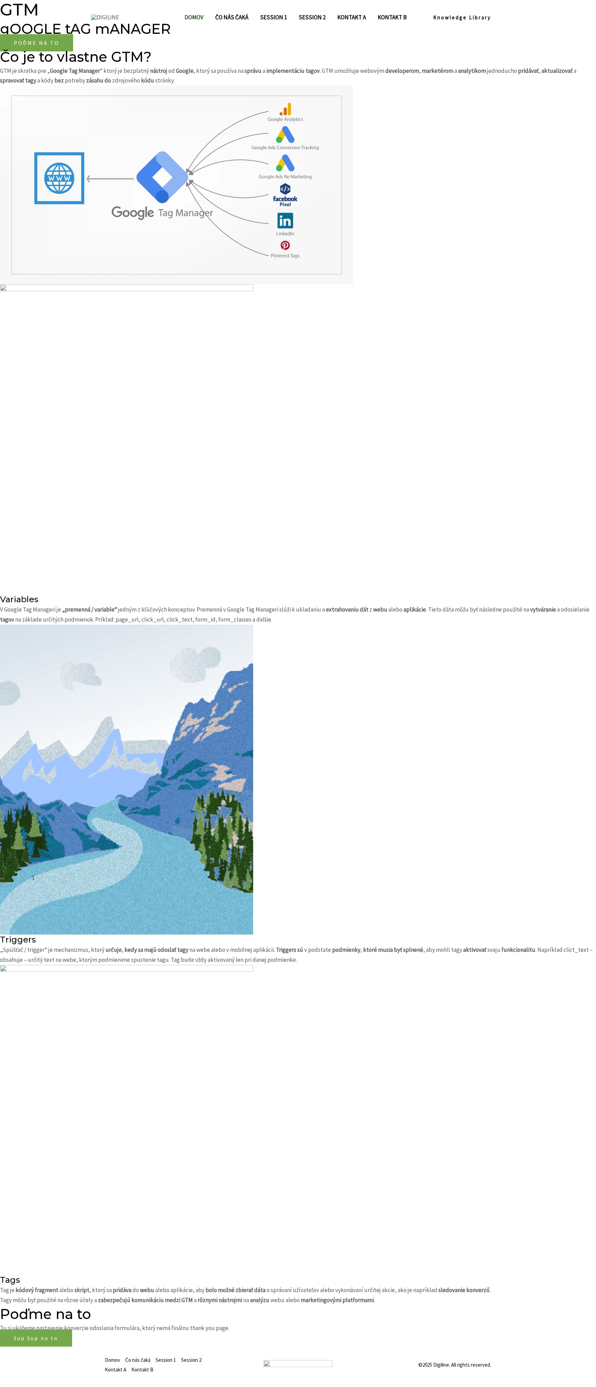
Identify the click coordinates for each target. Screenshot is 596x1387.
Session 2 (191, 1360)
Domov (112, 1360)
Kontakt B (142, 1369)
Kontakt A (115, 1369)
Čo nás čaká (137, 1360)
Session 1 (166, 1360)
